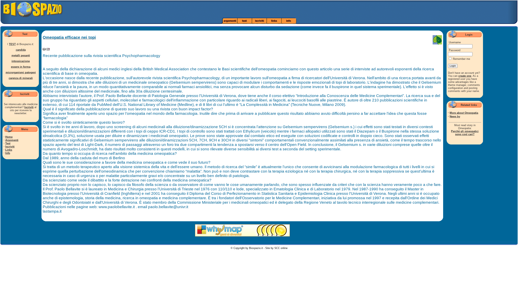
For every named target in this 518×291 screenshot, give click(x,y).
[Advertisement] (364, 9)
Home (9, 136)
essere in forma (20, 66)
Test (7, 143)
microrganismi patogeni (21, 72)
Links (8, 149)
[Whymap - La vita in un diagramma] (242, 235)
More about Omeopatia (464, 112)
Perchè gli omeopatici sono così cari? (465, 133)
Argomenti (11, 140)
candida (21, 49)
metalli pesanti (21, 55)
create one (464, 75)
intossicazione (21, 61)
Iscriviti (29, 107)
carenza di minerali (21, 78)
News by (455, 116)
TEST (12, 44)
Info (7, 153)
